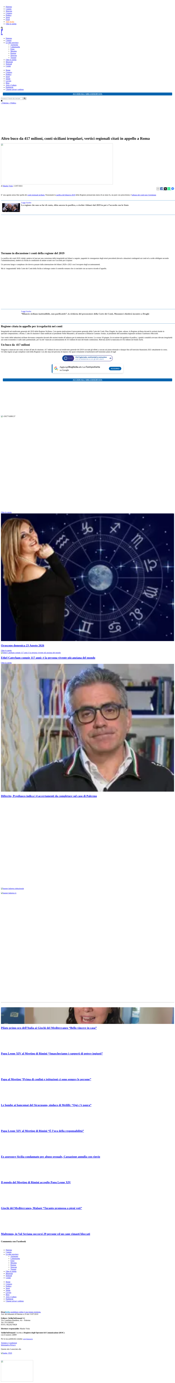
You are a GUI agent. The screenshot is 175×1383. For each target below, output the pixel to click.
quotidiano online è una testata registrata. (21, 1312)
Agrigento (14, 45)
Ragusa (13, 53)
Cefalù (8, 66)
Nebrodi (9, 64)
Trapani (13, 58)
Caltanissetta (15, 47)
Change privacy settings (15, 89)
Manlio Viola (8, 186)
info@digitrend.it (28, 1339)
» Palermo (5, 103)
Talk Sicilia (10, 22)
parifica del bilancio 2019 (65, 195)
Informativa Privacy (8, 1345)
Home (8, 70)
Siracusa (9, 11)
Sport (8, 17)
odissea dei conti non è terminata (144, 195)
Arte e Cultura (11, 85)
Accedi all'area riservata (87, 94)
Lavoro (8, 81)
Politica (8, 15)
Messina (13, 51)
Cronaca (9, 13)
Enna (12, 49)
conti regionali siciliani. (36, 195)
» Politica (12, 103)
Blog (7, 83)
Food (8, 20)
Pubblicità (9, 87)
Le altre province (12, 43)
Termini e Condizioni (9, 1343)
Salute (8, 79)
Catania (8, 9)
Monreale (9, 62)
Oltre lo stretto (11, 24)
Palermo (9, 7)
